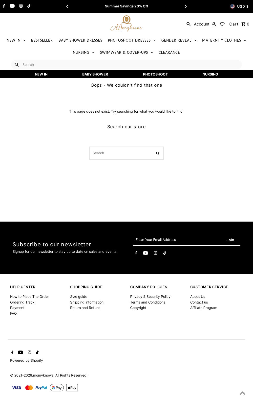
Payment (17, 307)
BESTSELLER (42, 40)
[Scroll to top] (242, 393)
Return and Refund (85, 307)
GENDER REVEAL (176, 40)
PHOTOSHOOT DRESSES (129, 40)
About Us (197, 296)
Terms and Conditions (147, 302)
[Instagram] (20, 6)
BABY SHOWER (95, 74)
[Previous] (67, 6)
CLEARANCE (169, 52)
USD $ (243, 6)
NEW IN (14, 40)
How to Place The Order (29, 296)
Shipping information (87, 302)
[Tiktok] (28, 6)
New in (41, 74)
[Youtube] (11, 6)
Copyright (138, 307)
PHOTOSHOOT (155, 74)
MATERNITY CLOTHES (221, 40)
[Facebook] (3, 6)
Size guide (78, 296)
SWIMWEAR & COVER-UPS (124, 52)
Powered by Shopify (26, 360)
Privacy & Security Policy (150, 296)
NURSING (81, 52)
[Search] (188, 23)
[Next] (185, 6)
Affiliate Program (203, 307)
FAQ (13, 313)
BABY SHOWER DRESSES (80, 40)
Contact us (199, 302)
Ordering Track (22, 302)
